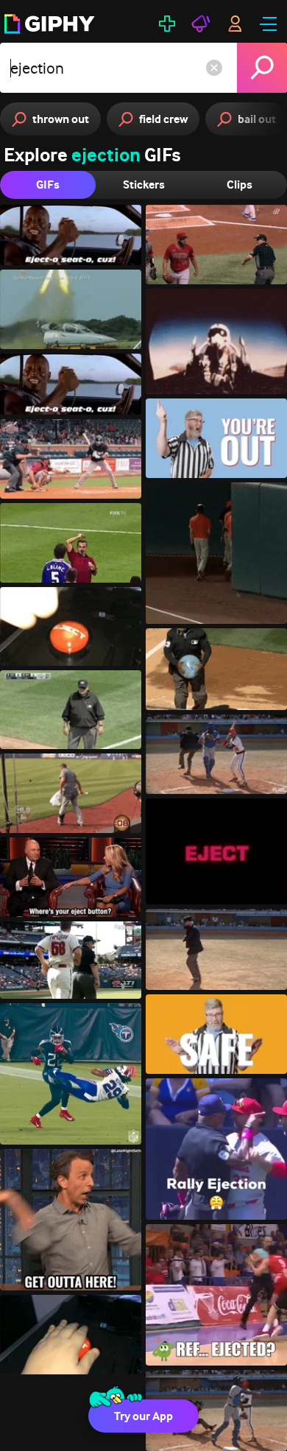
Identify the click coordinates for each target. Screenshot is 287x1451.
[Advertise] (201, 23)
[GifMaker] (167, 23)
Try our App (143, 1416)
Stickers (144, 185)
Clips (239, 185)
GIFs (48, 185)
